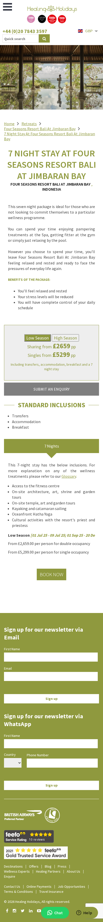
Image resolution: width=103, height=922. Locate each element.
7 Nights (51, 446)
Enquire (9, 876)
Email (8, 668)
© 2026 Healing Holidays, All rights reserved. (37, 901)
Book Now (51, 574)
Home (9, 123)
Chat (58, 912)
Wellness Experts (17, 871)
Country (10, 754)
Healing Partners (48, 871)
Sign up (52, 698)
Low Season (37, 338)
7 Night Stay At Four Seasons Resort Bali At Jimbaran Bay (49, 136)
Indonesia (51, 189)
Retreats (29, 123)
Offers (33, 866)
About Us (73, 871)
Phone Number (38, 755)
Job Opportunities (71, 886)
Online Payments (39, 886)
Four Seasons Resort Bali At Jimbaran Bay (40, 128)
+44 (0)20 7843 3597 (24, 31)
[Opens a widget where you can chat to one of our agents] (84, 913)
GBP (88, 31)
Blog (48, 866)
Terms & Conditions (18, 891)
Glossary (69, 476)
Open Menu (8, 7)
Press (62, 866)
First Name (12, 649)
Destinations (13, 866)
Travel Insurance (51, 891)
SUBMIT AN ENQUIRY (52, 389)
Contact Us (12, 886)
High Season (65, 338)
